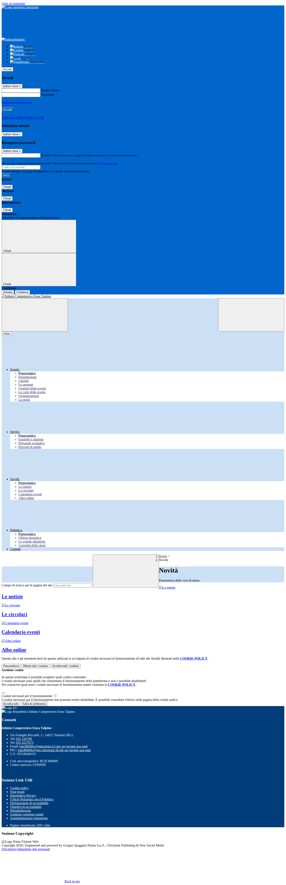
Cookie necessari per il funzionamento (27, 696)
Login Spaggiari (109, 163)
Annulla (7, 292)
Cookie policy (19, 788)
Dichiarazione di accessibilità (29, 803)
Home (163, 556)
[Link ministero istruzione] (20, 7)
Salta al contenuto (13, 3)
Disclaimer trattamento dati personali (26, 849)
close (6, 333)
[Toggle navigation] (35, 314)
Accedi (7, 69)
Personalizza (11, 666)
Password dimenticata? (17, 102)
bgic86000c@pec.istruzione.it (54, 750)
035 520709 (24, 739)
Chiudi (7, 187)
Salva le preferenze (34, 703)
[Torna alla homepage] (143, 296)
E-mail (45, 155)
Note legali (17, 792)
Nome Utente (50, 90)
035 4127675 (24, 742)
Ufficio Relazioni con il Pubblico (32, 799)
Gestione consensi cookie (27, 814)
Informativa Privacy (23, 795)
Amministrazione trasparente (29, 818)
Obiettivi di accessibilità (25, 807)
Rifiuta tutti (35, 666)
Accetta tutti (65, 666)
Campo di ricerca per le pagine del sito (27, 585)
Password (47, 94)
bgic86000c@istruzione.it (53, 746)
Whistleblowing (20, 810)
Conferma (22, 292)
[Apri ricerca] (251, 314)
